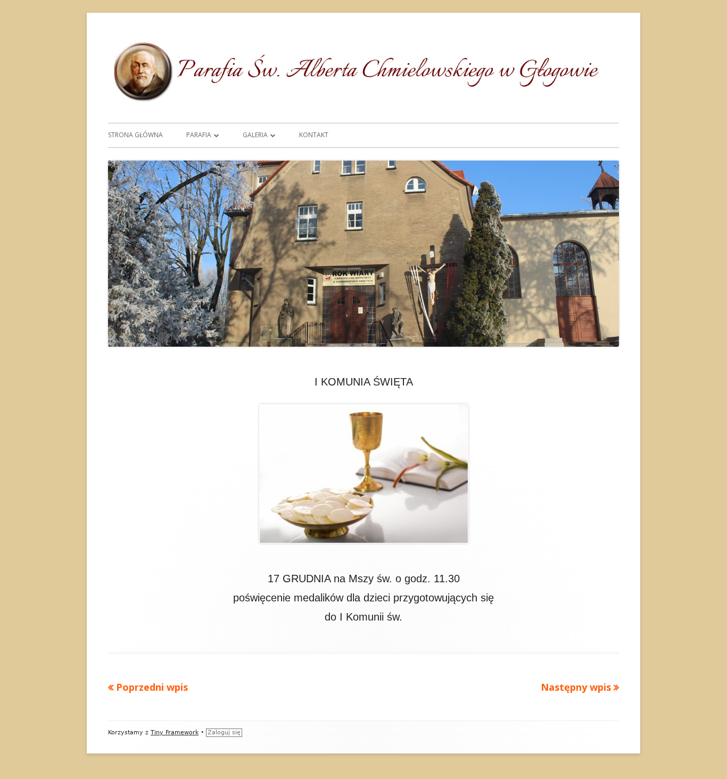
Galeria (255, 134)
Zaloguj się (224, 732)
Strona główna (135, 134)
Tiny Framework (175, 732)
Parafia (198, 134)
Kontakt (313, 134)
